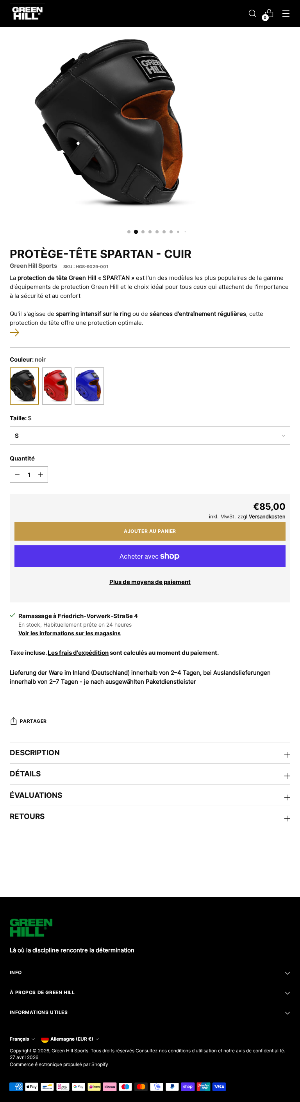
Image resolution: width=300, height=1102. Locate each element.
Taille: (21, 418)
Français (19, 1039)
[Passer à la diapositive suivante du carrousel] (283, 869)
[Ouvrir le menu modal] (286, 13)
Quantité (22, 458)
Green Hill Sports (33, 265)
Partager (33, 721)
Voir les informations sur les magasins (69, 633)
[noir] (24, 386)
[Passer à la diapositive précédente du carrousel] (265, 870)
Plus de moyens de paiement (150, 582)
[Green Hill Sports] (27, 13)
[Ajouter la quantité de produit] (41, 474)
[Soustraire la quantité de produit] (17, 474)
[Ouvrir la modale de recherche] (253, 13)
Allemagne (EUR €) (71, 1039)
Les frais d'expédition (78, 652)
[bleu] (89, 386)
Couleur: (28, 359)
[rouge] (56, 386)
